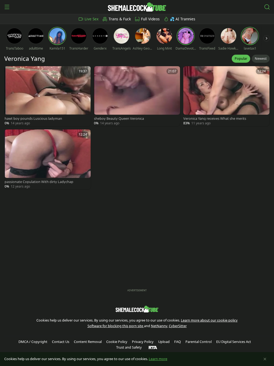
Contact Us (60, 341)
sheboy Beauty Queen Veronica (119, 118)
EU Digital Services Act (233, 341)
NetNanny (159, 325)
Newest (261, 58)
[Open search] (267, 7)
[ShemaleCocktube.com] (137, 7)
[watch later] (11, 72)
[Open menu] (7, 7)
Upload (164, 341)
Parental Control (198, 341)
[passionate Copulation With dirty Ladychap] (48, 159)
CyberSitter (178, 325)
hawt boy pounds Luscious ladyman (33, 118)
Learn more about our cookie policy (209, 320)
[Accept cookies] (265, 359)
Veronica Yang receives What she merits (214, 118)
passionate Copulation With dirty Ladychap (39, 182)
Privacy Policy (143, 341)
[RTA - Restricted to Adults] (153, 347)
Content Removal (88, 341)
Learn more (158, 358)
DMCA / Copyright (32, 341)
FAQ (177, 341)
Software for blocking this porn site (115, 325)
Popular (241, 58)
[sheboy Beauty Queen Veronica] (137, 96)
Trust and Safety (129, 347)
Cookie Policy (116, 341)
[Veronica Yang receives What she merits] (226, 96)
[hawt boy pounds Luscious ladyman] (48, 96)
